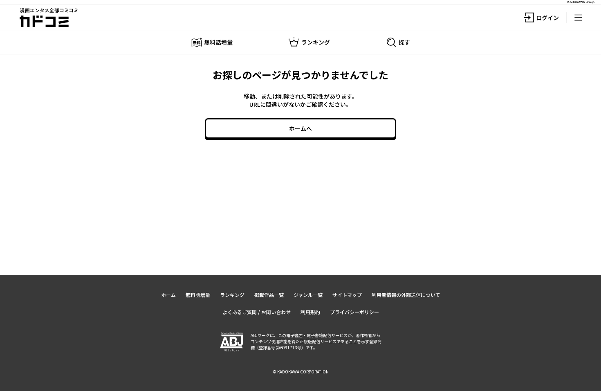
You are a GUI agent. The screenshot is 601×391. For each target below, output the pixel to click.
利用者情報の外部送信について (406, 294)
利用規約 (310, 311)
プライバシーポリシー (354, 311)
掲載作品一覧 (269, 294)
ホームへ (300, 128)
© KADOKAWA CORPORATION (301, 372)
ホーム (168, 294)
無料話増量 (198, 294)
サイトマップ (347, 294)
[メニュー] (578, 17)
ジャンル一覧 (308, 294)
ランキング (232, 294)
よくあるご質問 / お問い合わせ (256, 311)
